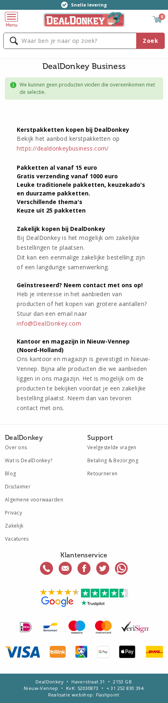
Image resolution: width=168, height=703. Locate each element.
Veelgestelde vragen (112, 447)
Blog (10, 473)
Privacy (13, 512)
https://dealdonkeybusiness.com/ (62, 148)
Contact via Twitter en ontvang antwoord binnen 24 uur (102, 568)
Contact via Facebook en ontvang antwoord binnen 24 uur (84, 568)
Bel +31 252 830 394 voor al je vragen (46, 568)
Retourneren (102, 473)
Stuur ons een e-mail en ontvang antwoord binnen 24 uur (65, 568)
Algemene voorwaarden (34, 499)
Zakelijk (14, 525)
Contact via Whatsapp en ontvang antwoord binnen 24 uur (121, 568)
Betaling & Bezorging (112, 460)
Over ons (16, 447)
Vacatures (17, 538)
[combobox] (84, 41)
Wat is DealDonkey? (28, 460)
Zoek (150, 40)
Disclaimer (18, 486)
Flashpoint (107, 695)
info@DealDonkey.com (49, 323)
